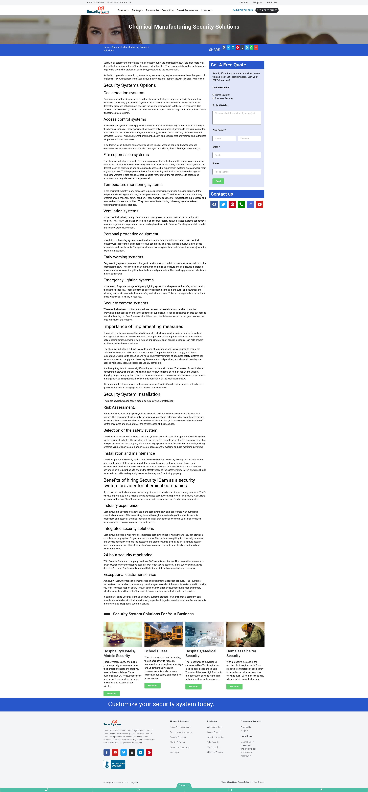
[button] (224, 47)
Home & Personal (95, 2)
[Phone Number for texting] (138, 790)
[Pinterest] (149, 752)
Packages (137, 10)
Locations (206, 10)
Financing (272, 2)
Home (106, 46)
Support (257, 2)
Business (212, 721)
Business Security (224, 98)
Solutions (123, 10)
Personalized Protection (160, 10)
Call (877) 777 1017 (243, 10)
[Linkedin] (140, 752)
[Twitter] (123, 752)
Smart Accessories (187, 10)
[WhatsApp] (322, 790)
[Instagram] (132, 752)
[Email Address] (230, 790)
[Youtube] (115, 752)
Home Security (222, 95)
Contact (244, 2)
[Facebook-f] (106, 752)
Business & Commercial (119, 2)
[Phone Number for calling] (46, 790)
